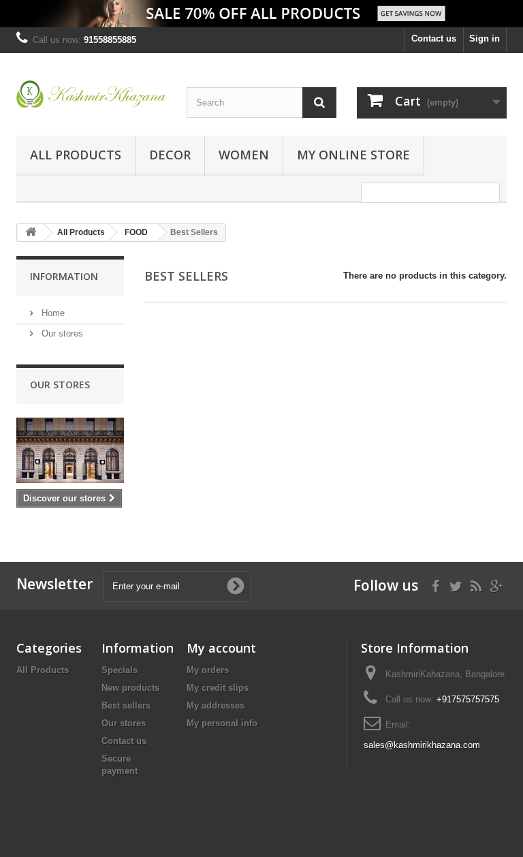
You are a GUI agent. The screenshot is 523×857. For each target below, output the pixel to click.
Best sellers (125, 705)
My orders (208, 670)
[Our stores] (70, 450)
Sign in (484, 38)
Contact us (433, 38)
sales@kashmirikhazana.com (422, 745)
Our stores (61, 333)
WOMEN (244, 154)
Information (64, 276)
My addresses (215, 705)
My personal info (222, 723)
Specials (119, 670)
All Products (75, 154)
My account (221, 648)
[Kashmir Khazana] (91, 94)
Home (52, 313)
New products (130, 688)
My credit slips (218, 688)
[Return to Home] (31, 232)
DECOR (170, 154)
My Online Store (353, 154)
